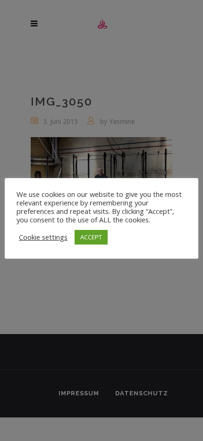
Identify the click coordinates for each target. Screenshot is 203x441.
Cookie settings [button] (43, 237)
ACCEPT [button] (91, 237)
